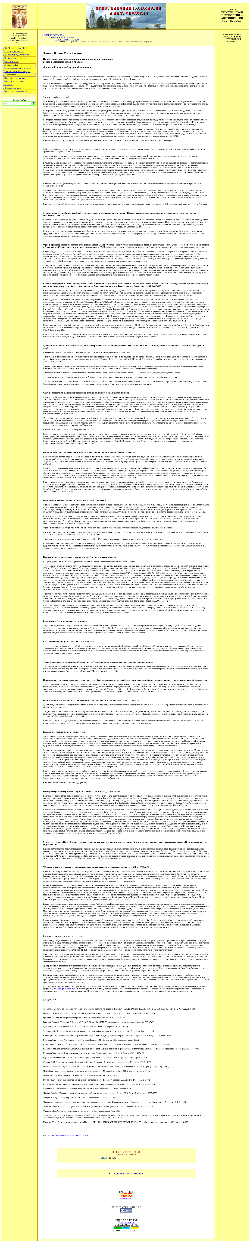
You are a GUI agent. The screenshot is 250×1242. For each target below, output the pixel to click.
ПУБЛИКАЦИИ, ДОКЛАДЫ (67, 40)
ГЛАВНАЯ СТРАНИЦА (54, 35)
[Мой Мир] (110, 1158)
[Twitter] (104, 1158)
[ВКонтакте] (101, 1158)
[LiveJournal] (112, 1158)
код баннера (126, 1198)
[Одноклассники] (107, 1158)
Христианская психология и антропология (69, 1135)
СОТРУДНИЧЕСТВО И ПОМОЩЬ (126, 1173)
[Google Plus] (115, 1158)
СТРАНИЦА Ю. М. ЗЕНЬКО (62, 37)
